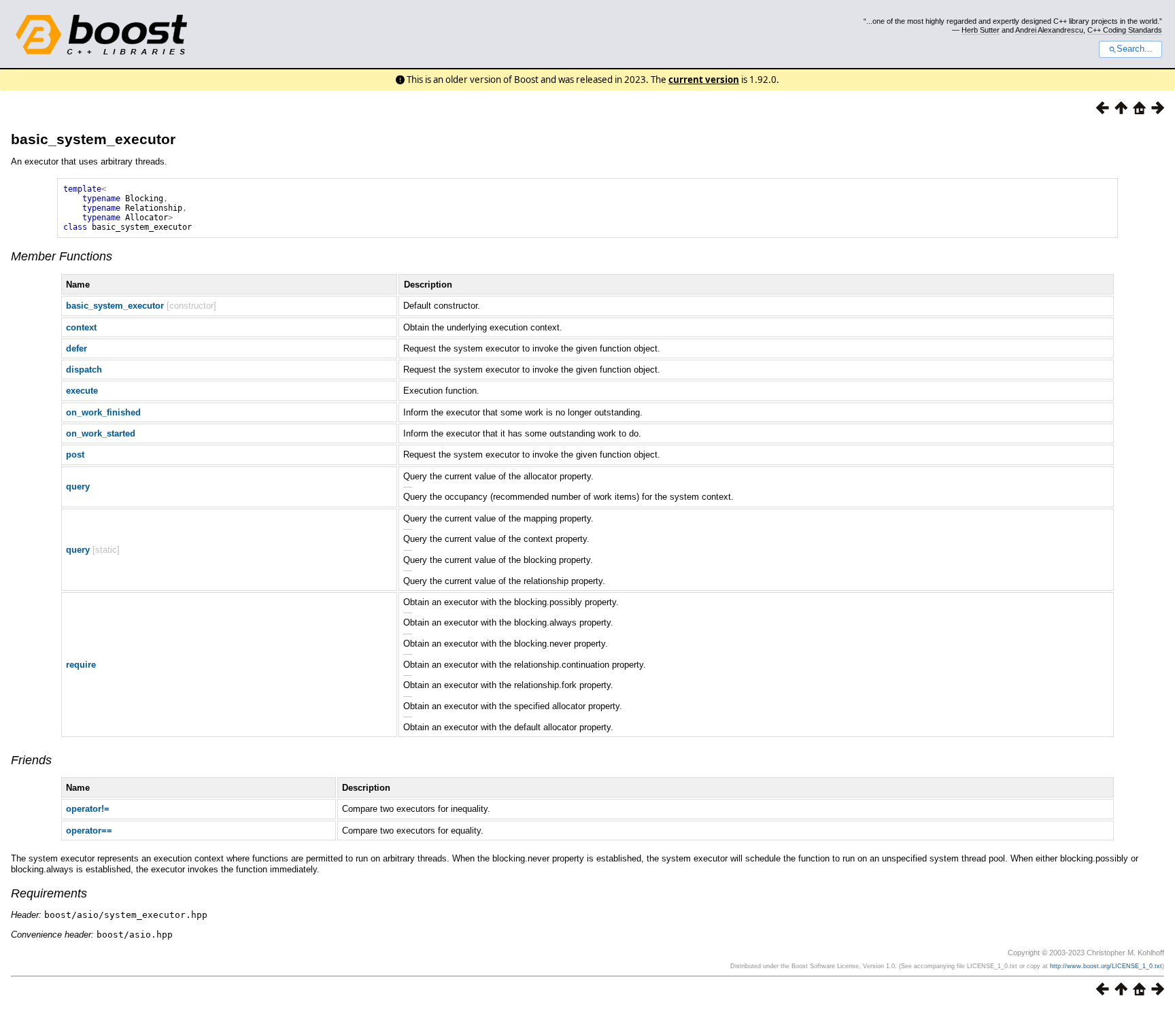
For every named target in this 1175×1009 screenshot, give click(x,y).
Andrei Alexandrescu (1049, 30)
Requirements (49, 893)
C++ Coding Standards (1124, 30)
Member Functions (61, 256)
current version (703, 79)
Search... (1135, 49)
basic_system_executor (93, 139)
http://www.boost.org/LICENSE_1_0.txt (1106, 966)
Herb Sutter (980, 30)
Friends (31, 760)
